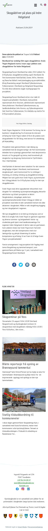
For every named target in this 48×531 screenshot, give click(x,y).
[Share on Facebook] (14, 266)
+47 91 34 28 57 (24, 480)
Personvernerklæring (35, 527)
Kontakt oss (24, 485)
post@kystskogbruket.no (24, 483)
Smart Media (22, 527)
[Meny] (35, 5)
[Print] (34, 266)
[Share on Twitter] (21, 266)
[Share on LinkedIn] (27, 266)
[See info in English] (45, 5)
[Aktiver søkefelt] (41, 4)
